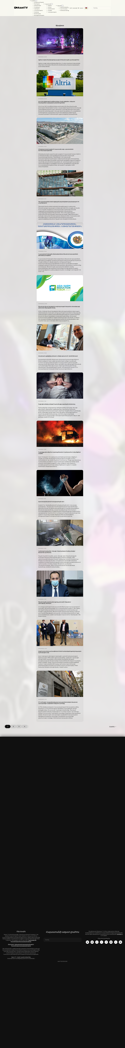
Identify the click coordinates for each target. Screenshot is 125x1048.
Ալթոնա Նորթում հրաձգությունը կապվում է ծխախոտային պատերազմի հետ (58, 59)
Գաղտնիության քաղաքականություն (21, 945)
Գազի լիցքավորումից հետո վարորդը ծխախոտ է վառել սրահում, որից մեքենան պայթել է (59, 452)
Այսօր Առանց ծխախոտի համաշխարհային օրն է (51, 501)
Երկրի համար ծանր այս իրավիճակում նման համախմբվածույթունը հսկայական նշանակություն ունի (59, 652)
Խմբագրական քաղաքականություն (24, 944)
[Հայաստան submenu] (52, 4)
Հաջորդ (112, 726)
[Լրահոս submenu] (36, 1)
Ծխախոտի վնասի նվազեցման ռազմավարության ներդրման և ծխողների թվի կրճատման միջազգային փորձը (59, 307)
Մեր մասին (11, 944)
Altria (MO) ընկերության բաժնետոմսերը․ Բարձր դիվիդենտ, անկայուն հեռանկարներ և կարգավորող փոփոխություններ (56, 102)
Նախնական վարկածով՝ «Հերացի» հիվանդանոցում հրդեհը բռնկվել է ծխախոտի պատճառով (56, 551)
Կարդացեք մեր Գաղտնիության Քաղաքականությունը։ (23, 940)
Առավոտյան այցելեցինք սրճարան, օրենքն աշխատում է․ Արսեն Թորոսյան (58, 356)
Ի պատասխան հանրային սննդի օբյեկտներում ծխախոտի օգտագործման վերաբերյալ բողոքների (58, 254)
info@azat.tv (120, 934)
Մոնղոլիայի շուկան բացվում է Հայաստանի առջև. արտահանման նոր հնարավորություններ (55, 150)
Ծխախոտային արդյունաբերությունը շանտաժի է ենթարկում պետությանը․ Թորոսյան (54, 602)
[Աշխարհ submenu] (62, 5)
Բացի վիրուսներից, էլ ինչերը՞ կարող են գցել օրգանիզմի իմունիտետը (56, 404)
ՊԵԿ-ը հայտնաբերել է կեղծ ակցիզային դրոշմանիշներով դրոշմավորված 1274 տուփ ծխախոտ (58, 202)
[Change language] (86, 8)
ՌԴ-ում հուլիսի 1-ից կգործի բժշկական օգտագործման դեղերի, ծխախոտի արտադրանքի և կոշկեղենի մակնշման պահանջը (57, 703)
